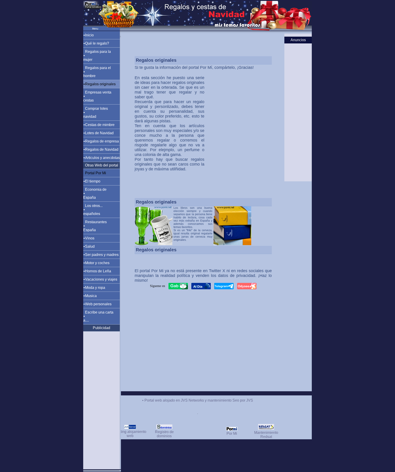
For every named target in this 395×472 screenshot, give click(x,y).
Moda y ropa (95, 288)
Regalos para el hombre (97, 72)
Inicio (89, 35)
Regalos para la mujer (97, 56)
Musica (91, 296)
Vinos (89, 238)
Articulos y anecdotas (102, 158)
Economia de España (95, 193)
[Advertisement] (228, 99)
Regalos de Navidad (101, 149)
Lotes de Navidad (99, 133)
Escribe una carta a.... (98, 316)
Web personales (98, 304)
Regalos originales (100, 84)
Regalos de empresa (102, 141)
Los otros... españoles (93, 210)
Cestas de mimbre (100, 125)
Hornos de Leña (98, 271)
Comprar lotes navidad (95, 112)
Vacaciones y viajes (101, 279)
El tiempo (92, 181)
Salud (90, 246)
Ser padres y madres (102, 255)
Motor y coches (97, 263)
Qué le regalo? (97, 43)
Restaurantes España (95, 226)
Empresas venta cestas (97, 96)
